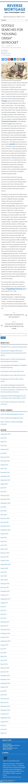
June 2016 (3, 652)
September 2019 (5, 530)
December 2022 (5, 461)
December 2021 (5, 472)
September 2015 (5, 683)
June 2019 (3, 537)
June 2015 (3, 691)
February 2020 (5, 518)
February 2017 (5, 622)
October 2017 (5, 595)
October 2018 (5, 560)
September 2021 (5, 480)
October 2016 (5, 637)
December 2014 (5, 706)
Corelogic (4, 101)
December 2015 (5, 675)
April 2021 (4, 491)
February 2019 (5, 553)
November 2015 (5, 679)
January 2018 (5, 587)
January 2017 (5, 626)
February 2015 (5, 698)
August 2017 (4, 603)
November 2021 (5, 476)
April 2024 (4, 445)
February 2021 (5, 495)
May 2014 (3, 733)
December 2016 (5, 629)
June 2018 (3, 572)
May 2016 (3, 656)
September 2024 (5, 434)
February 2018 (5, 583)
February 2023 (5, 457)
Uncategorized (9, 45)
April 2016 (4, 660)
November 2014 (5, 710)
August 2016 (4, 645)
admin (6, 52)
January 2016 (5, 672)
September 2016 (5, 641)
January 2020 (5, 522)
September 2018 (5, 564)
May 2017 (3, 614)
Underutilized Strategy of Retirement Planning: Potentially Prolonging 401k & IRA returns (13, 353)
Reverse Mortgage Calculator (15, 414)
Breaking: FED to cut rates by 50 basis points (14, 347)
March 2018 (4, 580)
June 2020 (3, 511)
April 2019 (4, 545)
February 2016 (5, 668)
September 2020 (5, 503)
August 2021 (4, 484)
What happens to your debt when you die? (13, 375)
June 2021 (3, 488)
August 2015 (4, 687)
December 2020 (5, 499)
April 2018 (4, 576)
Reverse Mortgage (14, 7)
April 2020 (4, 514)
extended (12, 144)
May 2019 (3, 541)
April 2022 (4, 468)
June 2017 (3, 610)
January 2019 (5, 557)
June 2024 (3, 438)
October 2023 (5, 449)
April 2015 (4, 695)
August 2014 (4, 721)
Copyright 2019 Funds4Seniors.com (8, 780)
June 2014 (3, 729)
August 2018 (4, 568)
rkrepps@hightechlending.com (15, 289)
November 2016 (5, 633)
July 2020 (3, 507)
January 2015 (5, 702)
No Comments (7, 55)
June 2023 (3, 453)
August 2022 (4, 465)
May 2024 (3, 442)
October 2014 (5, 714)
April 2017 (4, 618)
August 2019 (4, 534)
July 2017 (3, 606)
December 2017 (5, 591)
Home (2, 45)
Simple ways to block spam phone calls (12, 371)
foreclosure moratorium (9, 121)
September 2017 (5, 599)
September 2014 (5, 718)
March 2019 (4, 549)
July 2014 (3, 725)
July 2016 (3, 649)
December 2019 (5, 526)
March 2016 (4, 664)
